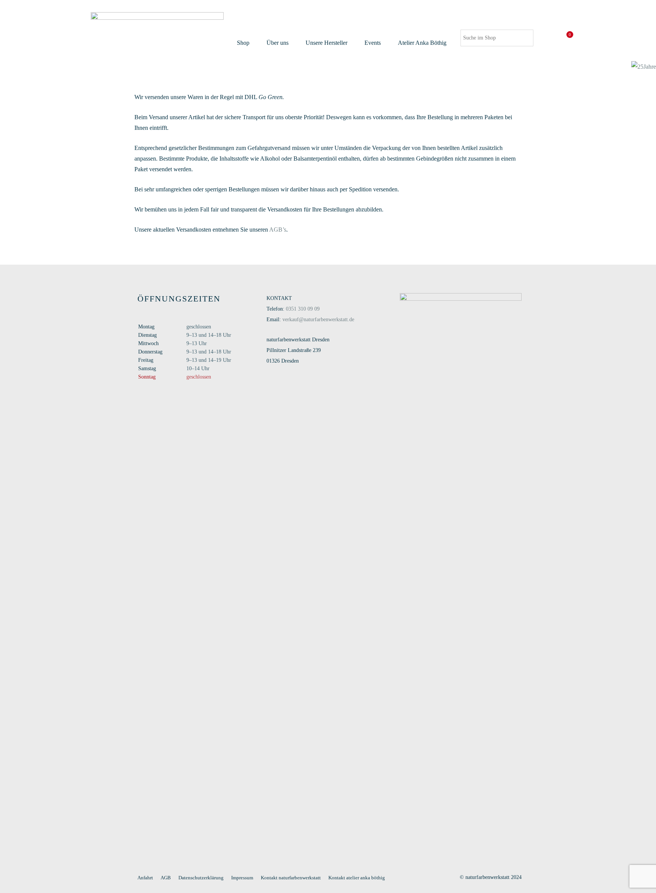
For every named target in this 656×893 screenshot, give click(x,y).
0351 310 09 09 (303, 309)
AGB (166, 877)
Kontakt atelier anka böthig (356, 877)
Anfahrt (145, 877)
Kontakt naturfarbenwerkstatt (291, 877)
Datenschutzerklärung (201, 877)
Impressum (242, 877)
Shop (243, 42)
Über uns (277, 42)
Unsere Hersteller (326, 42)
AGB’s (277, 229)
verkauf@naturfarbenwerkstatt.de (318, 319)
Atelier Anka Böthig (422, 42)
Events (372, 42)
